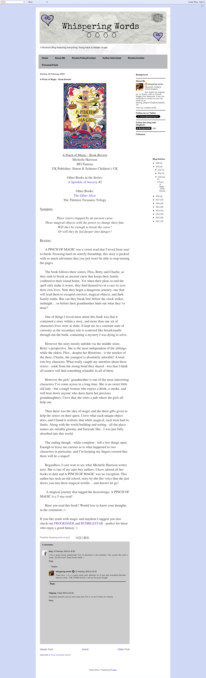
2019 (158, 167)
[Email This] (77, 537)
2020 (158, 163)
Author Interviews (111, 58)
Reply (51, 561)
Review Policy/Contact (84, 58)
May (160, 173)
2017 (158, 200)
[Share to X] (82, 537)
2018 (158, 196)
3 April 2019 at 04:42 (65, 593)
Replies (55, 567)
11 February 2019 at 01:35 (86, 571)
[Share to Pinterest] (87, 537)
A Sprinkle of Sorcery (83, 182)
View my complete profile (146, 108)
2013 (158, 214)
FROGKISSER (64, 523)
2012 (158, 218)
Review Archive (136, 58)
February (161, 177)
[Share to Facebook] (85, 537)
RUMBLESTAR (92, 523)
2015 (158, 207)
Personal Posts (50, 65)
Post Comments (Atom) (60, 655)
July (160, 170)
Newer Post (46, 649)
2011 (158, 221)
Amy (51, 551)
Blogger (114, 670)
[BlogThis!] (79, 537)
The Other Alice (85, 195)
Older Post (124, 649)
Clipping (52, 593)
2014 (158, 211)
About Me (60, 58)
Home (45, 58)
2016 (158, 203)
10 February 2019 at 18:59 (64, 551)
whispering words (63, 571)
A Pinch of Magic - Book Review (161, 186)
